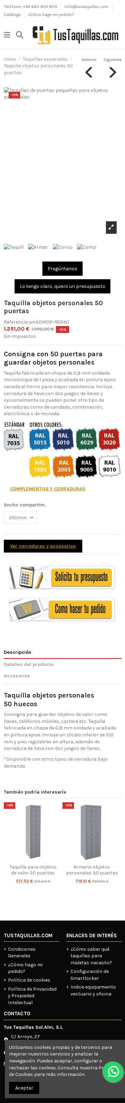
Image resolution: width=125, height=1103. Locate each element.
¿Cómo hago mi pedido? (51, 14)
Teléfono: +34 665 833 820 (31, 6)
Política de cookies (29, 980)
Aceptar (24, 1088)
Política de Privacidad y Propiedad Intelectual (32, 996)
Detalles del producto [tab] (28, 664)
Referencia (16, 322)
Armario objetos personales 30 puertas (92, 870)
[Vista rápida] (56, 812)
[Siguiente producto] (112, 68)
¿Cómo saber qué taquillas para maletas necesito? (91, 956)
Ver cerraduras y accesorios (43, 546)
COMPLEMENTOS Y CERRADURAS (47, 489)
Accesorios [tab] (17, 676)
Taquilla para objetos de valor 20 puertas (33, 870)
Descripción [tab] (17, 652)
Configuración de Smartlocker (89, 974)
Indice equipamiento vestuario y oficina (93, 990)
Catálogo (13, 14)
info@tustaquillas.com (87, 6)
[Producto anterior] (89, 68)
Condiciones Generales (22, 952)
